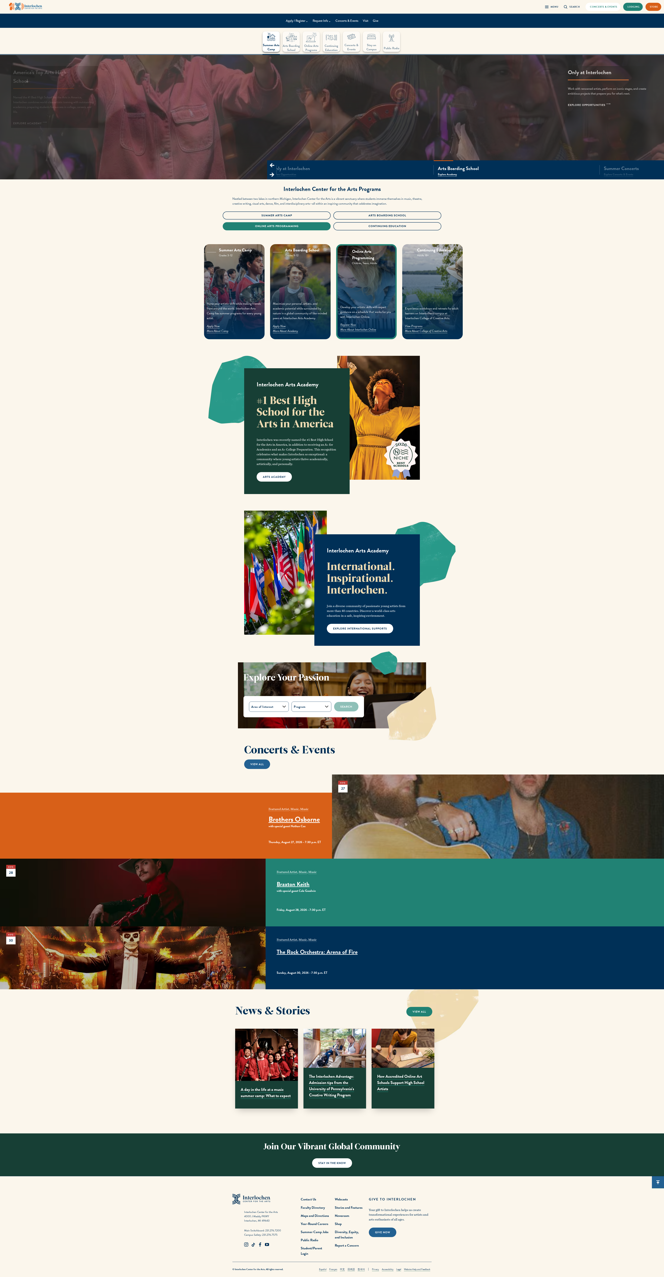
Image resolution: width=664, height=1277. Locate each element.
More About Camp (217, 330)
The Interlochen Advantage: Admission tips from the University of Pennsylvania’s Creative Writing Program (331, 1085)
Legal (398, 1269)
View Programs (415, 324)
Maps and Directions (315, 1215)
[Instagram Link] (246, 1244)
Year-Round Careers (314, 1223)
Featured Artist (279, 809)
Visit (365, 20)
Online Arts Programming (276, 226)
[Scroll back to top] (658, 1182)
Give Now (382, 1232)
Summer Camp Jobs (314, 1231)
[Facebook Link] (260, 1244)
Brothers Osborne (294, 819)
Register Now (346, 326)
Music (294, 809)
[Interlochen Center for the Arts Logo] (25, 6)
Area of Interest (262, 706)
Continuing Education (387, 226)
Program (300, 706)
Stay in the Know (332, 1163)
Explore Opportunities (587, 105)
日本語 (351, 1269)
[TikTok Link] (253, 1244)
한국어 (361, 1269)
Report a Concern (347, 1245)
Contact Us (308, 1199)
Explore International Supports (360, 629)
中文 (342, 1269)
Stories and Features (348, 1207)
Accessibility (388, 1269)
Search (346, 707)
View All (257, 764)
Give (375, 20)
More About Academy (285, 330)
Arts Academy (274, 477)
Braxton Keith (293, 884)
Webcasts (341, 1199)
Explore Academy (376, 174)
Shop (338, 1223)
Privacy (375, 1269)
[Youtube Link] (267, 1244)
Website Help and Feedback (417, 1269)
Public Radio (309, 1240)
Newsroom (342, 1215)
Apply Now (213, 326)
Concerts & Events (346, 20)
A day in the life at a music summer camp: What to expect (266, 1092)
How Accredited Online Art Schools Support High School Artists (400, 1082)
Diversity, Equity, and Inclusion (347, 1234)
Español (322, 1269)
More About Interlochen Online (357, 330)
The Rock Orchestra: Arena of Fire (317, 952)
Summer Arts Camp (276, 215)
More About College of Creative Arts (427, 329)
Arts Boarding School (387, 215)
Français (333, 1269)
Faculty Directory (313, 1207)
